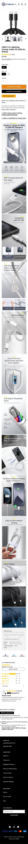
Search (5, 792)
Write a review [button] (13, 669)
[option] (8, 39)
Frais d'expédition (7, 59)
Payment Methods (8, 781)
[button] (6, 54)
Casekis (10, 836)
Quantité (4, 78)
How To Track (7, 796)
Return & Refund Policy (10, 769)
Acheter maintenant (14, 91)
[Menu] (25, 4)
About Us (5, 756)
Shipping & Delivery (9, 764)
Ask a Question (8, 712)
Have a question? (8, 96)
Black (4, 67)
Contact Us (6, 760)
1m (4, 74)
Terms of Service (8, 777)
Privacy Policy (7, 773)
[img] (11, 691)
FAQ (4, 801)
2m (8, 74)
